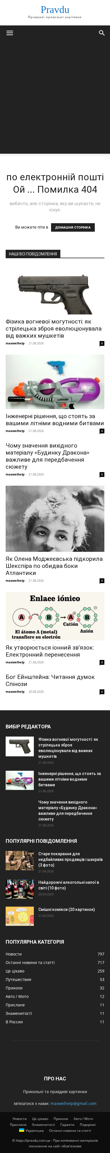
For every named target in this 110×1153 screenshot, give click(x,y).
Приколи (61, 1118)
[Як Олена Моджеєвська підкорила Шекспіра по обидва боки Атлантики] (55, 519)
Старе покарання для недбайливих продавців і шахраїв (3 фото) (70, 859)
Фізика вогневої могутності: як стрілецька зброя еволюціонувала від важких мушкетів (54, 328)
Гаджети (67, 1124)
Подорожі (88, 1124)
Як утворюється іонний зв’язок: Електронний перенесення (50, 651)
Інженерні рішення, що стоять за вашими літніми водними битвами (55, 420)
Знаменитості (43, 1124)
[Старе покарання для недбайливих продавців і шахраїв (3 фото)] (20, 860)
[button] (10, 33)
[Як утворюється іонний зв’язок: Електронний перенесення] (55, 616)
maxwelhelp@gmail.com (73, 1103)
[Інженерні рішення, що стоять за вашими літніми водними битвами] (55, 382)
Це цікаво (40, 1118)
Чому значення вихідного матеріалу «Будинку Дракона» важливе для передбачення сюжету (47, 456)
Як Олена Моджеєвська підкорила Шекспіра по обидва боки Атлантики (54, 565)
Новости (20, 1118)
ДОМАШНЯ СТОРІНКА (73, 227)
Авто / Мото (83, 1118)
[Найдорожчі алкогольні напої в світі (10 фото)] (20, 889)
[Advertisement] (55, 99)
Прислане (18, 1124)
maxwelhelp (15, 343)
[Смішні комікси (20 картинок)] (20, 916)
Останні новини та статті (70, 1130)
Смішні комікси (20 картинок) (66, 909)
